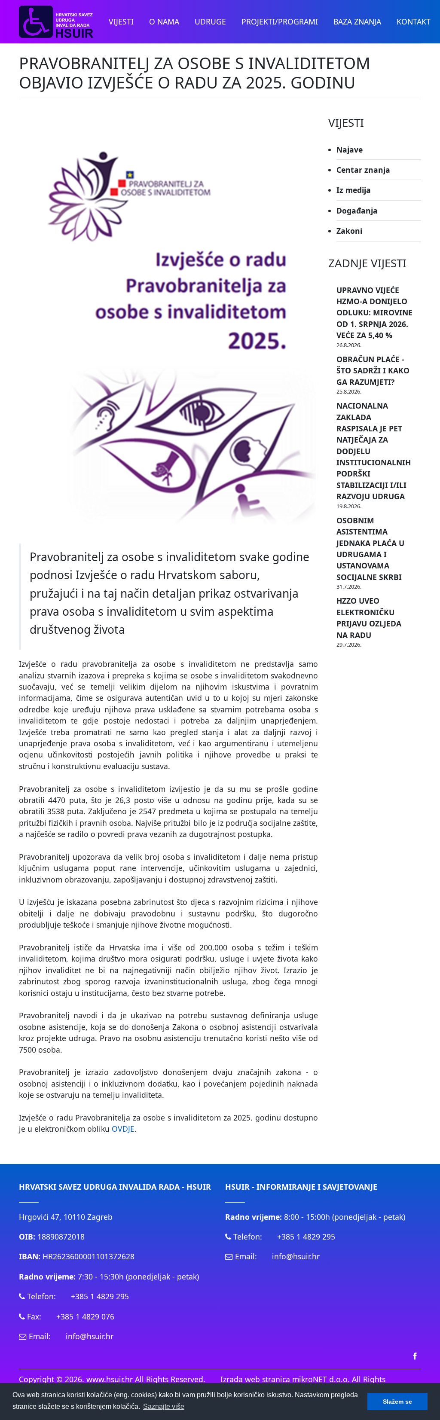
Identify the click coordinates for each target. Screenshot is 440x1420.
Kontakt (414, 21)
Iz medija (353, 190)
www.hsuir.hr (109, 1379)
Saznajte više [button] (163, 1406)
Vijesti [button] (121, 21)
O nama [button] (164, 21)
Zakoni (349, 231)
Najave (349, 149)
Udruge (210, 21)
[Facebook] (415, 1355)
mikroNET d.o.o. (321, 1379)
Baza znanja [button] (357, 21)
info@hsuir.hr (89, 1336)
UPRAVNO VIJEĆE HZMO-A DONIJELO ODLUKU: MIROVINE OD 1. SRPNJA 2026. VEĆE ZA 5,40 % (374, 313)
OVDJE (123, 1129)
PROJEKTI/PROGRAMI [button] (279, 21)
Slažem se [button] (397, 1401)
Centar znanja (363, 170)
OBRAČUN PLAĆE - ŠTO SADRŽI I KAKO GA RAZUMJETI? (372, 370)
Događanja (357, 210)
